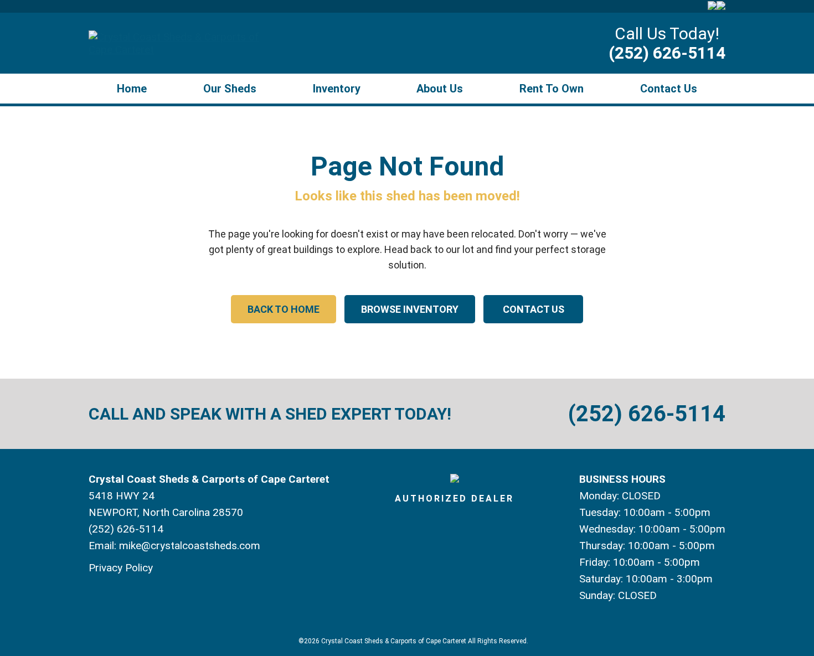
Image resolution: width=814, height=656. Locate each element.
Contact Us (668, 88)
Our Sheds (229, 88)
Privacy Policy (121, 567)
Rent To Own (551, 88)
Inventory (336, 88)
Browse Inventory (409, 309)
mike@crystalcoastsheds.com (189, 545)
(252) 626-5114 (667, 53)
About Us (439, 88)
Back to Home (284, 309)
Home (132, 88)
